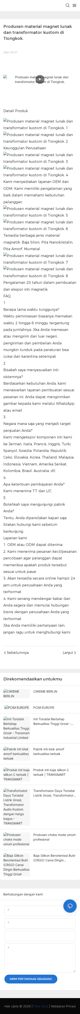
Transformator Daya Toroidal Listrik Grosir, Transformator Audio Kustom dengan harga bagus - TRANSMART (54, 793)
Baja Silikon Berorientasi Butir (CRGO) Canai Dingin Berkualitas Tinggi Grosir (54, 858)
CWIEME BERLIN (45, 691)
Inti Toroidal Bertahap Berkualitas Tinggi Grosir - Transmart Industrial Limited (53, 721)
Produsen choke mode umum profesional (54, 837)
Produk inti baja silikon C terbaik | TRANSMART (51, 772)
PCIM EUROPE (43, 707)
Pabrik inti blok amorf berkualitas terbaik (48, 751)
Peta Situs (41, 1006)
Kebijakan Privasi (63, 1006)
